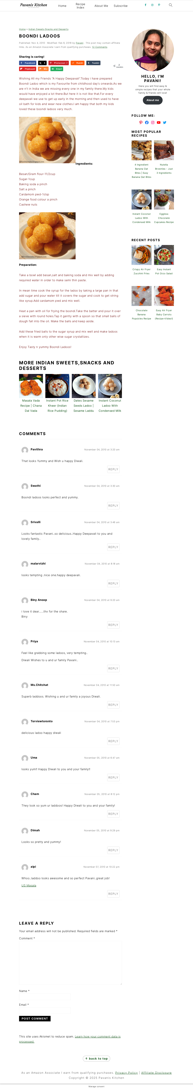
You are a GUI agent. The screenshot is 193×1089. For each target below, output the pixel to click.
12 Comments (99, 47)
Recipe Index (80, 5)
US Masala (28, 885)
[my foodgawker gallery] (152, 231)
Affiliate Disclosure (156, 1072)
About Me (101, 5)
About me (153, 100)
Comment (27, 938)
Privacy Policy (126, 1072)
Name (24, 991)
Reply (113, 469)
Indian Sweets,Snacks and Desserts (49, 29)
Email (24, 1004)
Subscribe (121, 5)
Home (62, 5)
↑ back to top (96, 1058)
